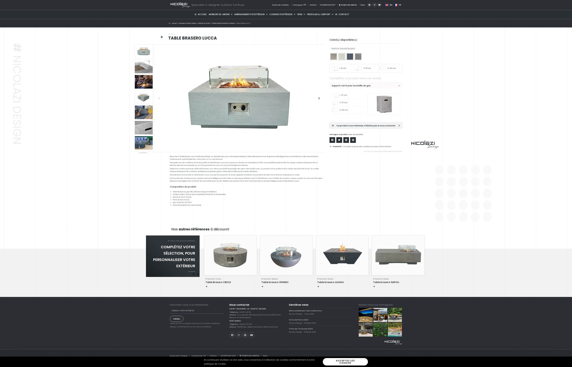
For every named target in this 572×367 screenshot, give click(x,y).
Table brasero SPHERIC (275, 282)
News (362, 5)
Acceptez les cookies (345, 361)
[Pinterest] (245, 335)
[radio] (333, 56)
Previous (159, 98)
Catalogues (299, 5)
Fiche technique (217, 286)
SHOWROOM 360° (327, 5)
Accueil (202, 14)
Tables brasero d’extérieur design (223, 23)
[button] (365, 85)
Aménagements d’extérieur (249, 14)
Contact (344, 14)
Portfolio (313, 5)
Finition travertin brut (343, 48)
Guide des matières (280, 5)
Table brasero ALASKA (330, 282)
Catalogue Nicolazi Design (187, 23)
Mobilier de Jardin (219, 14)
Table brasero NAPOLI (386, 282)
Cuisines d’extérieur (280, 14)
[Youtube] (379, 5)
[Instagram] (374, 5)
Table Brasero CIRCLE (218, 282)
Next (319, 98)
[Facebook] (369, 5)
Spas (299, 14)
